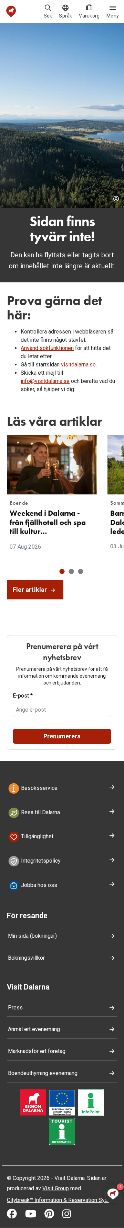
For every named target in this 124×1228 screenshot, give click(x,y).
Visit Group (55, 1188)
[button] (62, 571)
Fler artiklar (31, 589)
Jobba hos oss (38, 885)
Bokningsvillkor (26, 958)
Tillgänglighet (36, 836)
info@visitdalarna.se (45, 381)
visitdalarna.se (78, 364)
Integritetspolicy (40, 860)
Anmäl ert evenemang (34, 1029)
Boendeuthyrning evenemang (43, 1073)
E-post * (23, 695)
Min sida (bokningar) (32, 936)
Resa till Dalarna (40, 812)
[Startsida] (11, 11)
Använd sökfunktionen (47, 348)
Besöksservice (39, 788)
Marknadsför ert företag (36, 1051)
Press (15, 1007)
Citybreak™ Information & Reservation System (62, 1200)
